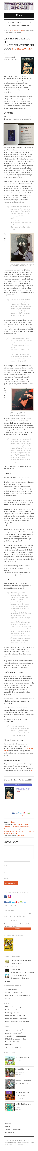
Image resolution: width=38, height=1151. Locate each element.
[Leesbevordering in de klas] (19, 5)
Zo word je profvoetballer (23, 1081)
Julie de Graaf (13, 966)
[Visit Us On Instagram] (9, 896)
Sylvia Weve (20, 836)
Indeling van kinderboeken (14, 1010)
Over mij (8, 1124)
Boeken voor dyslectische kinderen (17, 1022)
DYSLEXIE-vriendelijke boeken (15, 1039)
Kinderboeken (24, 827)
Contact (7, 1127)
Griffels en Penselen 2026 (14, 992)
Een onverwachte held (18, 975)
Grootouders (15, 827)
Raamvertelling (9, 831)
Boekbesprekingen (19, 30)
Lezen (22, 829)
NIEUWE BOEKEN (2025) (13, 1033)
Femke (7, 53)
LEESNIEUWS (19, 1098)
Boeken (20, 824)
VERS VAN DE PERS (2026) (14, 1030)
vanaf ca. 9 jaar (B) (17, 816)
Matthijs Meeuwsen (20, 972)
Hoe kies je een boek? (12, 1013)
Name (6, 865)
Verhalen (12, 822)
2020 (15, 824)
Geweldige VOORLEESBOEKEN (15, 1036)
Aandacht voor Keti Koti (23, 1057)
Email (6, 872)
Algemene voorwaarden (13, 1130)
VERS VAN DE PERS (21, 1083)
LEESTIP (18, 1060)
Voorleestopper (12, 833)
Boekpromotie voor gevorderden (16, 1019)
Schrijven (18, 831)
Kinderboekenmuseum (11, 829)
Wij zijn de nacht (16, 969)
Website (6, 878)
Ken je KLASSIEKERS (12, 1042)
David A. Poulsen (19, 978)
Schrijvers (25, 831)
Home (11, 30)
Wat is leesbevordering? (13, 1007)
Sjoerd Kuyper (22, 48)
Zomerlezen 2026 (11, 989)
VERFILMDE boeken (12, 1045)
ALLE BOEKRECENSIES (13, 1048)
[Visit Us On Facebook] (5, 896)
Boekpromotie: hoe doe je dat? (15, 1016)
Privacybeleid (9, 1133)
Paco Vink (31, 972)
